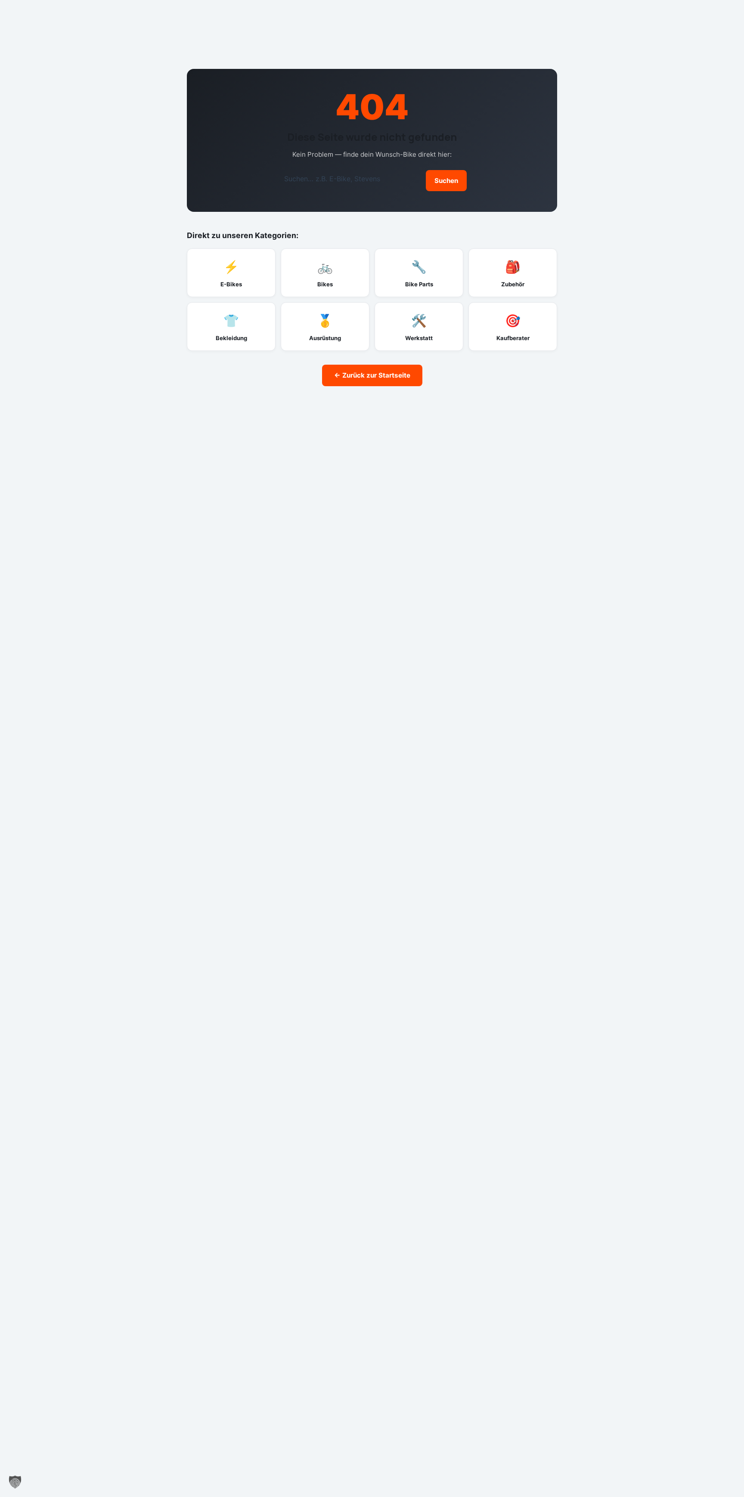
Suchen (446, 181)
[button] (15, 1482)
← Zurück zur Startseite (372, 375)
